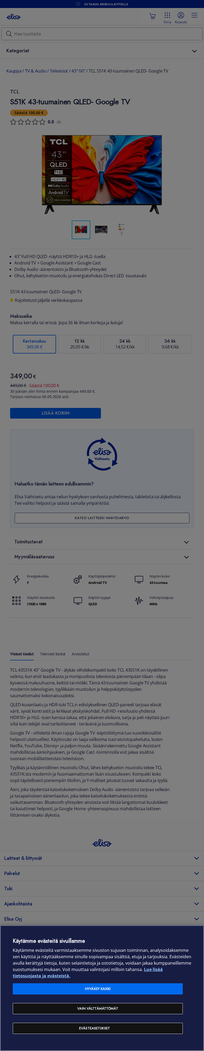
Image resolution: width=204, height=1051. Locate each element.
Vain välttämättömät (97, 1008)
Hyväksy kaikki (97, 988)
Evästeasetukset (94, 1028)
